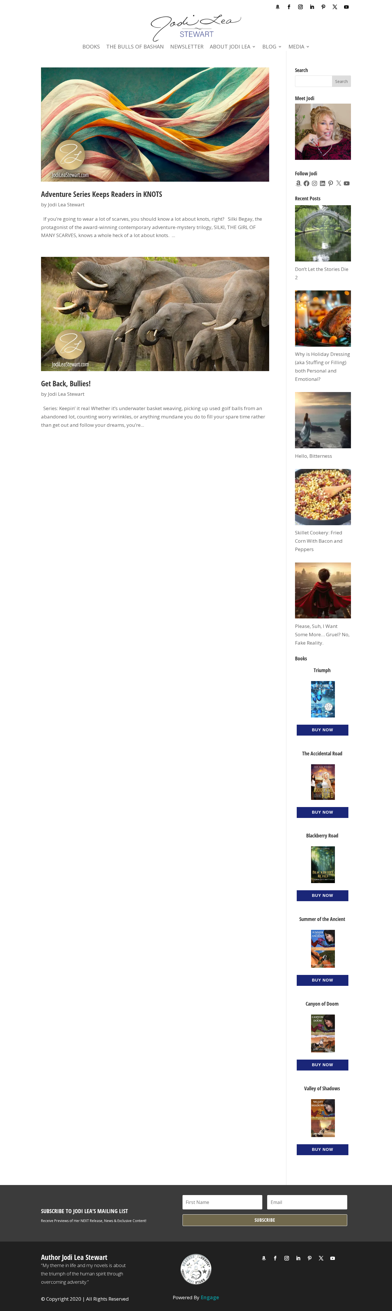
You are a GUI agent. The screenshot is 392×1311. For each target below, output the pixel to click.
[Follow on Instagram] (300, 6)
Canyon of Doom (322, 1003)
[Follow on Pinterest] (323, 6)
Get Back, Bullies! (66, 383)
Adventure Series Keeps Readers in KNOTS (101, 194)
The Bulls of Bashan (135, 47)
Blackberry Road (322, 835)
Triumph (322, 670)
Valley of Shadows (322, 1088)
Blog (269, 47)
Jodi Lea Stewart (66, 204)
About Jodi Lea (230, 47)
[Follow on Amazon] (277, 6)
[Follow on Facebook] (289, 6)
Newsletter (186, 47)
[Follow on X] (334, 6)
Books (91, 47)
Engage (210, 1297)
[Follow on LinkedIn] (312, 6)
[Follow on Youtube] (346, 6)
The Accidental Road (322, 753)
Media (296, 47)
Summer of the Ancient (322, 919)
